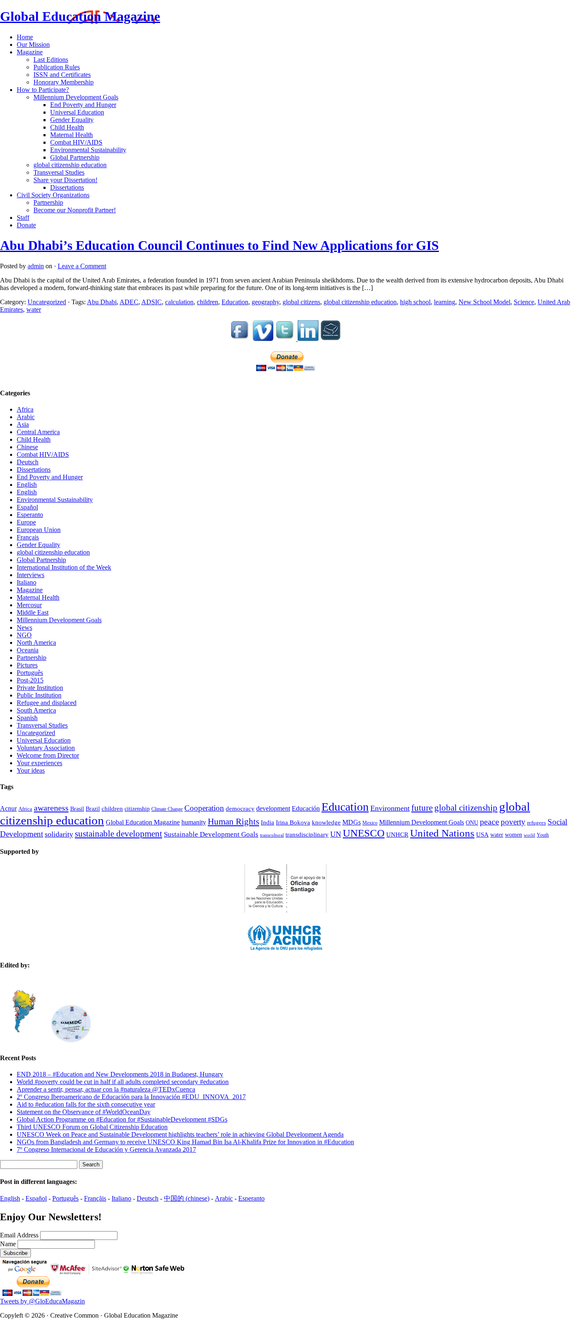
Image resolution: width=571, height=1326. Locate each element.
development (273, 808)
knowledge (326, 822)
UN (335, 834)
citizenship (137, 809)
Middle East (32, 612)
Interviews (30, 574)
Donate (26, 225)
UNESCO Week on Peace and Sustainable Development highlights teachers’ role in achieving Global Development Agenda (180, 1134)
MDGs (351, 822)
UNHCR (397, 834)
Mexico (369, 823)
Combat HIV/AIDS (76, 142)
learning (444, 301)
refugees (536, 823)
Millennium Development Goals (75, 97)
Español (27, 507)
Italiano (26, 582)
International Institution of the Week (64, 567)
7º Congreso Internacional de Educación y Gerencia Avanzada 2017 (106, 1149)
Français (28, 537)
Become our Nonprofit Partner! (74, 210)
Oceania (27, 650)
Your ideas (31, 770)
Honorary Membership (63, 82)
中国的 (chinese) (186, 1198)
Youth (543, 835)
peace (489, 821)
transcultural (272, 835)
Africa (25, 409)
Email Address (20, 1235)
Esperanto (30, 514)
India (267, 822)
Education (235, 301)
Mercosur (29, 604)
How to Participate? (43, 89)
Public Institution (39, 695)
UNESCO (364, 833)
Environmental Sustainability (88, 149)
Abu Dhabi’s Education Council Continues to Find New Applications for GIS (219, 245)
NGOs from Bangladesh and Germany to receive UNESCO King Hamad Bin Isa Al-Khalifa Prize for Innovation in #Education (185, 1141)
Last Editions (50, 59)
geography (265, 301)
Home (25, 37)
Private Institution (40, 687)
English (27, 484)
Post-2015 (30, 680)
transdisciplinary (307, 834)
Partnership (48, 202)
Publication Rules (56, 67)
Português (30, 672)
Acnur (8, 808)
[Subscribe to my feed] (330, 338)
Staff (23, 217)
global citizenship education (70, 164)
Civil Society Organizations (53, 195)
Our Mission (33, 44)
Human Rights (233, 822)
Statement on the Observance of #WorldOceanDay (83, 1111)
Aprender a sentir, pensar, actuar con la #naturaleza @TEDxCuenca (106, 1089)
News (24, 627)
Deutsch (27, 462)
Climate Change (167, 809)
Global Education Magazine (80, 16)
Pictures (27, 665)
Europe (26, 522)
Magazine (30, 52)
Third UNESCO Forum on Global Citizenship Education (92, 1126)
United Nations (442, 833)
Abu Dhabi (102, 301)
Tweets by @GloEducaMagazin (42, 1301)
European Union (39, 529)
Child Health (67, 127)
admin (36, 266)
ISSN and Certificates (62, 74)
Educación (306, 808)
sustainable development (118, 834)
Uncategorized (47, 301)
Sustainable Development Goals (211, 834)
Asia (23, 424)
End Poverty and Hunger (83, 104)
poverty (513, 821)
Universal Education (77, 112)
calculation (179, 301)
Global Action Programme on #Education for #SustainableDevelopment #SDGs (122, 1119)
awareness (51, 807)
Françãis (95, 1198)
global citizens (301, 301)
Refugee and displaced (46, 702)
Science (524, 301)
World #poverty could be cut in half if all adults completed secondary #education (123, 1081)
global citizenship (465, 808)
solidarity (59, 834)
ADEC (129, 301)
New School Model (484, 301)
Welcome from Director (48, 755)
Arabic (26, 416)
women (513, 835)
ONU (472, 823)
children (207, 301)
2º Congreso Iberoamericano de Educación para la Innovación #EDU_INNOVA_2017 (131, 1096)
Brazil (93, 808)
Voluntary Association (46, 747)
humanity (193, 822)
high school (415, 301)
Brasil (77, 809)
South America (36, 710)
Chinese (27, 446)
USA (482, 834)
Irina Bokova (293, 822)
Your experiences (39, 762)
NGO (24, 635)
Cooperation (204, 808)
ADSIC (151, 301)
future (422, 807)
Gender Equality (72, 119)
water (33, 309)
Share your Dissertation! (65, 179)
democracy (240, 808)
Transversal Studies (58, 172)
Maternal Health (71, 134)
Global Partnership (74, 157)
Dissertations (67, 187)
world (529, 834)
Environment (390, 808)
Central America (38, 431)
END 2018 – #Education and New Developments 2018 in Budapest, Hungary (120, 1074)
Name (9, 1243)
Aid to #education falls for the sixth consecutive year (86, 1104)
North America (36, 642)
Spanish (27, 717)
